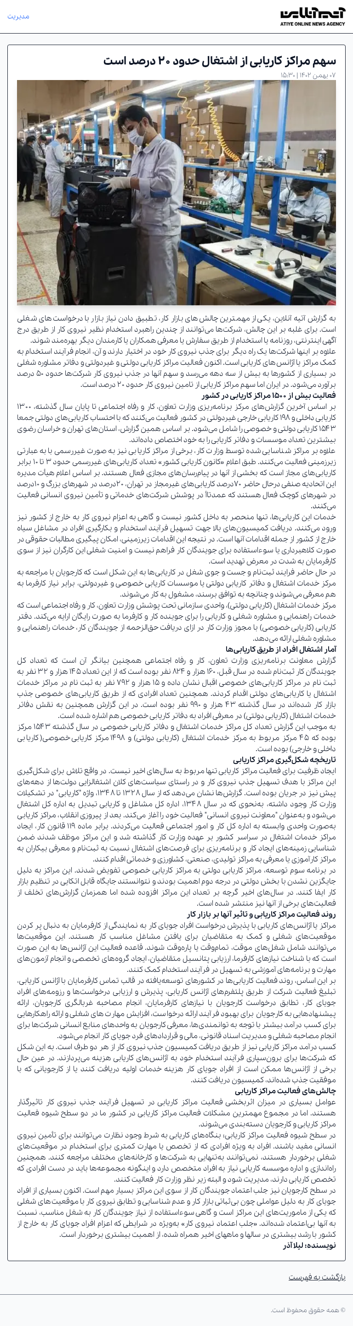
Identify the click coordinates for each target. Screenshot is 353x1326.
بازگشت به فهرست (317, 1277)
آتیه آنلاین (289, 318)
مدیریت (18, 16)
